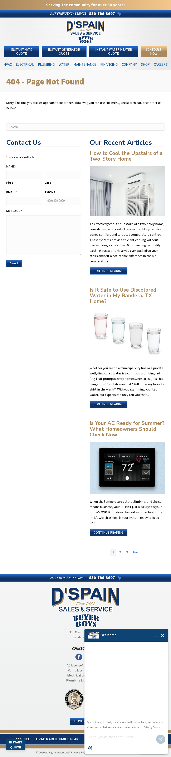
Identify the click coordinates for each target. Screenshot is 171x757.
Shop (145, 64)
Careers (161, 64)
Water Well (64, 65)
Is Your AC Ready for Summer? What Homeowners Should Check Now (127, 429)
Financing (109, 64)
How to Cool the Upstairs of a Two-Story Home (126, 156)
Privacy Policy (79, 753)
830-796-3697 (102, 14)
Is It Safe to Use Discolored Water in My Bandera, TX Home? (123, 295)
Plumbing (46, 64)
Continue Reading (108, 271)
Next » (137, 552)
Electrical (25, 64)
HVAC (8, 64)
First (9, 183)
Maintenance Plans (84, 65)
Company (129, 64)
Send (14, 263)
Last (48, 183)
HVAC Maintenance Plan (57, 739)
